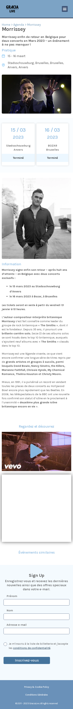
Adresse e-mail (17, 624)
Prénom (12, 596)
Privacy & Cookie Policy (36, 687)
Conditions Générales (36, 694)
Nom (10, 610)
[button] (65, 9)
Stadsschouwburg (21, 63)
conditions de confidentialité (31, 648)
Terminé (18, 157)
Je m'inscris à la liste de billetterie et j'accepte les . (38, 646)
